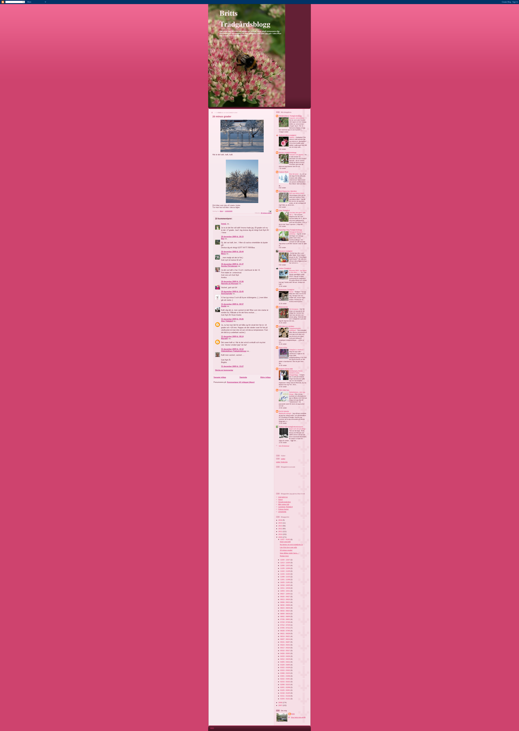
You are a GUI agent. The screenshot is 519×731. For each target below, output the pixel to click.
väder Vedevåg (281, 462)
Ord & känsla (284, 411)
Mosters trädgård (285, 251)
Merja (223, 254)
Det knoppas (294, 309)
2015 (280, 523)
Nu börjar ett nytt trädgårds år (291, 544)
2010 (280, 534)
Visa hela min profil (298, 717)
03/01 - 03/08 (285, 676)
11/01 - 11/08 (285, 579)
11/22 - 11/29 (285, 571)
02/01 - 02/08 (285, 687)
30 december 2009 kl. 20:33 (232, 237)
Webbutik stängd (285, 413)
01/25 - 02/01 (285, 690)
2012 (280, 529)
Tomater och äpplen (296, 154)
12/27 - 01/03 (285, 539)
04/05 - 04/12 (285, 662)
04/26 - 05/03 (285, 653)
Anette (223, 306)
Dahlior (292, 137)
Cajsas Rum (283, 172)
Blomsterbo (283, 307)
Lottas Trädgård (285, 268)
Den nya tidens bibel (296, 193)
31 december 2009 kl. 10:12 (232, 349)
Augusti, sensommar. (297, 118)
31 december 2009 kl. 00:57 (232, 304)
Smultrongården (284, 502)
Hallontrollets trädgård (287, 135)
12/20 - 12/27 (285, 560)
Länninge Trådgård (285, 507)
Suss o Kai (283, 347)
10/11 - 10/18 (285, 588)
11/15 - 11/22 (285, 574)
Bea (222, 239)
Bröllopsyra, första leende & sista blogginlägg (295, 373)
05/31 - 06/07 (285, 642)
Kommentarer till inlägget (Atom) (240, 382)
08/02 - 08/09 (285, 616)
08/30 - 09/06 (285, 605)
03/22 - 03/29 (285, 667)
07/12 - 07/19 (285, 625)
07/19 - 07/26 (285, 622)
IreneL (223, 224)
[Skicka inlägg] (270, 211)
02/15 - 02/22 (285, 682)
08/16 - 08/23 (285, 611)
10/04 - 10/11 (285, 591)
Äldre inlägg (265, 377)
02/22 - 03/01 (285, 679)
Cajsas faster (283, 509)
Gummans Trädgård (286, 290)
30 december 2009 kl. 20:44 (232, 252)
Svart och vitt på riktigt (297, 429)
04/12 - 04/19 (285, 659)
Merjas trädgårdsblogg (287, 152)
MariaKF (224, 338)
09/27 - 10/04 (285, 594)
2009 (280, 537)
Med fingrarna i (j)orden (288, 191)
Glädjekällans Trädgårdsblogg (233, 351)
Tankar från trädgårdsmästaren (291, 427)
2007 (280, 705)
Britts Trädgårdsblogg (244, 18)
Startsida (243, 377)
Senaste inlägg (220, 377)
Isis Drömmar (284, 446)
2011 (280, 531)
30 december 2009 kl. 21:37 (232, 264)
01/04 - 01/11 (285, 699)
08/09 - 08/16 (285, 613)
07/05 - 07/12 (285, 628)
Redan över (284, 556)
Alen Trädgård (227, 321)
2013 (280, 526)
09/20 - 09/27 (285, 596)
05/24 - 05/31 (285, 645)
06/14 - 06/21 (285, 636)
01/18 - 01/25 (285, 693)
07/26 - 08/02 (285, 619)
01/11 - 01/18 (285, 696)
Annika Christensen (229, 266)
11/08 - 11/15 (285, 577)
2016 (280, 520)
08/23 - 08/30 (285, 608)
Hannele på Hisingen (229, 284)
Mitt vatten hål (283, 504)
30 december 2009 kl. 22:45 (232, 292)
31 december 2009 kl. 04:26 (232, 319)
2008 (280, 702)
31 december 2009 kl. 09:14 (232, 336)
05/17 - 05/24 (285, 648)
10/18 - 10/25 (285, 585)
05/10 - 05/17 (285, 650)
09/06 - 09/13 (285, 602)
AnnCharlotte (226, 294)
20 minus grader (266, 213)
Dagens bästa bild (286, 369)
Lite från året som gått (288, 547)
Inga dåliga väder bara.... (289, 553)
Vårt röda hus (284, 390)
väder (283, 459)
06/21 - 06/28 (285, 633)
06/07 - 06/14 (285, 639)
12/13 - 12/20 (285, 562)
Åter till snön (294, 174)
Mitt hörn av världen (286, 326)
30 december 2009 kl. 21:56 (232, 282)
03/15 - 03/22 (285, 670)
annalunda (282, 512)
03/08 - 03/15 (285, 673)
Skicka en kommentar (224, 370)
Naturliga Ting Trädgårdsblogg (290, 230)
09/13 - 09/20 (285, 599)
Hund (291, 292)
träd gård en (283, 497)
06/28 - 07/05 (285, 631)
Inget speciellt (285, 542)
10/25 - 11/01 (285, 582)
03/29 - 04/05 (285, 665)
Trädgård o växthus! (296, 349)
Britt (293, 714)
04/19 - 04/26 (285, 656)
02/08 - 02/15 (285, 684)
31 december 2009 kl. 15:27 (232, 366)
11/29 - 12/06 (285, 568)
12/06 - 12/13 (285, 565)
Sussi (280, 499)
